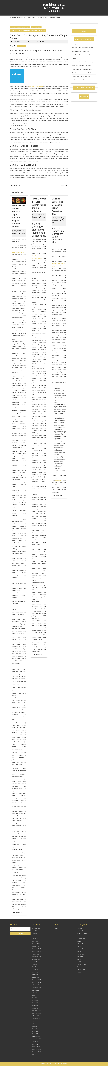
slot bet (79, 946)
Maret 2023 (35, 1033)
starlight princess (81, 964)
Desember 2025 (36, 949)
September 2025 (36, 956)
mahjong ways (81, 938)
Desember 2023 (36, 1010)
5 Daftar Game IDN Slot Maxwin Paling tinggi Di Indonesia (39, 205)
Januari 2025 (35, 977)
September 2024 (36, 987)
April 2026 (35, 938)
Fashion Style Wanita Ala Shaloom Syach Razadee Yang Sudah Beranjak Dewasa (35, 17)
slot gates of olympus (36, 86)
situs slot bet (80, 943)
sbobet (79, 941)
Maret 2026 (35, 941)
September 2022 (36, 1039)
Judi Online (80, 936)
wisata (79, 972)
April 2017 (35, 1057)
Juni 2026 (34, 933)
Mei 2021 (34, 1054)
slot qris (79, 959)
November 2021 (36, 1052)
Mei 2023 (34, 1028)
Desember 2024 (36, 979)
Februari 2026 (36, 943)
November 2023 (36, 1013)
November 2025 (36, 951)
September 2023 (36, 1018)
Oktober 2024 (35, 985)
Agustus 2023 (36, 1021)
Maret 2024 (35, 1003)
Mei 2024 (34, 997)
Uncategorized (36, 27)
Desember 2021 (36, 1049)
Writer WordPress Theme (48, 1063)
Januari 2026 (35, 946)
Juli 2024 (34, 992)
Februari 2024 (36, 1005)
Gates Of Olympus (82, 933)
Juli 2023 (34, 1023)
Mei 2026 (34, 936)
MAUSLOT (58, 480)
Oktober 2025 (35, 954)
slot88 (79, 961)
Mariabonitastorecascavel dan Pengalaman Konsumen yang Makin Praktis (82, 55)
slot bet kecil (80, 954)
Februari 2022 (36, 1046)
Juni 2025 (34, 964)
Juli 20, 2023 (16, 41)
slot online (80, 956)
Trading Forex (81, 967)
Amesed (26, 41)
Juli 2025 (34, 961)
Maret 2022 (35, 1044)
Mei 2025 (34, 967)
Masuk (57, 928)
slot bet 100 (80, 949)
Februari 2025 (36, 974)
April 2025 (35, 969)
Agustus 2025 (36, 959)
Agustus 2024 (36, 990)
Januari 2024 (35, 1008)
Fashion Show (81, 931)
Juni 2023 (34, 1026)
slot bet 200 (80, 951)
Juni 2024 (34, 995)
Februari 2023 (36, 1036)
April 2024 (35, 1000)
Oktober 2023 (35, 1016)
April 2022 (35, 1041)
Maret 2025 (35, 972)
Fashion (79, 928)
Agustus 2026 (36, 928)
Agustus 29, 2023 (39, 214)
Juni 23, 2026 (18, 230)
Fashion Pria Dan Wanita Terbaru (54, 8)
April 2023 (35, 1031)
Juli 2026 (34, 931)
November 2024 (36, 982)
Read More (16, 912)
